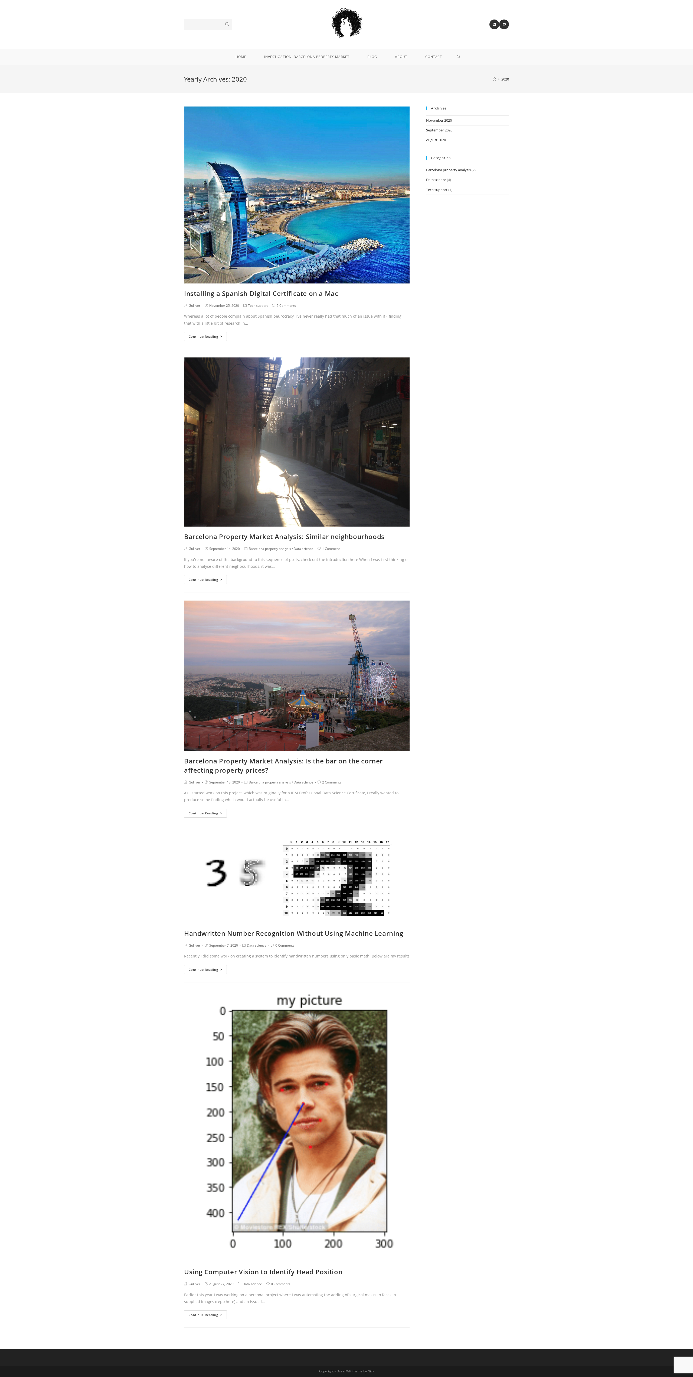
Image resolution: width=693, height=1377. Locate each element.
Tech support (258, 305)
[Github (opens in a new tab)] (504, 24)
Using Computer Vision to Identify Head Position (263, 1271)
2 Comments (331, 782)
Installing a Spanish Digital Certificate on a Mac (261, 293)
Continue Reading (203, 336)
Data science (303, 548)
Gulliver (194, 305)
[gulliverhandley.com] (346, 24)
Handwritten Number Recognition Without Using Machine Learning (293, 933)
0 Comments (285, 945)
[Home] (494, 79)
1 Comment (331, 548)
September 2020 (439, 130)
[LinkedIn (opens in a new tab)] (494, 24)
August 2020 (436, 139)
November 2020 (439, 120)
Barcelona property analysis (270, 548)
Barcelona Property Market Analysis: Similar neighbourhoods (284, 536)
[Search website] (458, 57)
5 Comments (286, 305)
